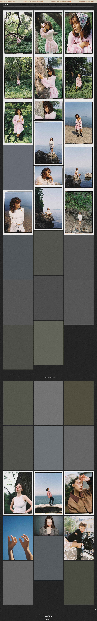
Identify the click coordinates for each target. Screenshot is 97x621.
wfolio (50, 619)
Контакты (62, 4)
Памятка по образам (25, 4)
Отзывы (55, 4)
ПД (76, 4)
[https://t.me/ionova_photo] (7, 4)
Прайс (49, 4)
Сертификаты (70, 4)
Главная (34, 4)
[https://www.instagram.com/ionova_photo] (3, 4)
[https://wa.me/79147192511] (5, 4)
